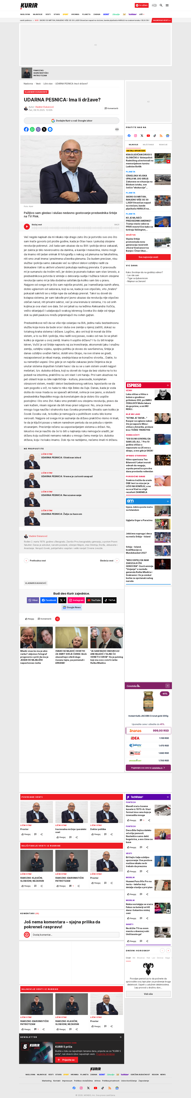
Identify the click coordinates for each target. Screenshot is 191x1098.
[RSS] (161, 135)
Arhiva (97, 1080)
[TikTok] (154, 135)
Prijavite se (68, 1060)
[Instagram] (135, 135)
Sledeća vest (106, 560)
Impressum (67, 1080)
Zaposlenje (143, 1080)
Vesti (38, 83)
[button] (111, 108)
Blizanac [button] (141, 958)
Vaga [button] (167, 958)
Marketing (46, 1080)
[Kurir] (29, 5)
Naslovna (28, 83)
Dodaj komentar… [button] (42, 934)
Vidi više (148, 994)
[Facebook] (129, 135)
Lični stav (48, 83)
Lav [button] (153, 958)
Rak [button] (148, 958)
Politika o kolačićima (83, 1080)
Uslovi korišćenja (129, 1080)
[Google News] (167, 135)
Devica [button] (160, 958)
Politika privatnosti (110, 1080)
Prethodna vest (38, 560)
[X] (142, 135)
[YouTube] (148, 135)
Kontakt (56, 1080)
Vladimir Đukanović (44, 107)
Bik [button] (134, 958)
